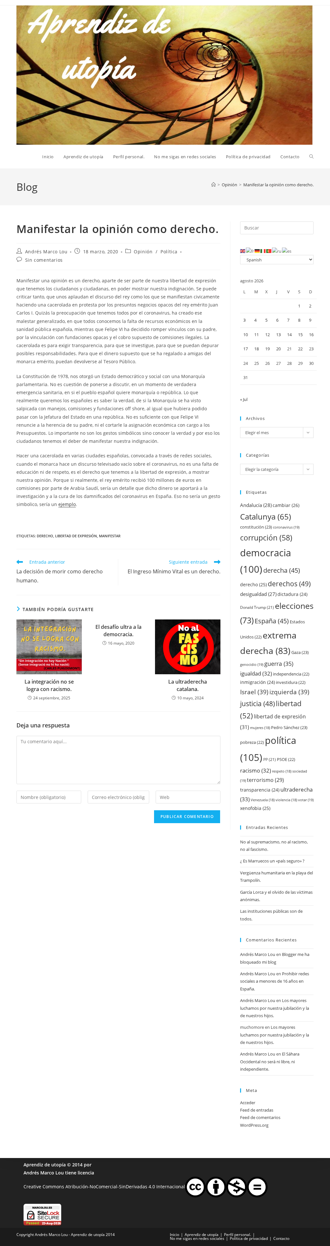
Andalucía (256, 505)
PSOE (286, 759)
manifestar (110, 535)
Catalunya (265, 516)
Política (169, 251)
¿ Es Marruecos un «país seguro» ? (272, 861)
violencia (286, 800)
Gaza (300, 652)
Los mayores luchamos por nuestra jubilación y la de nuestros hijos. (274, 1008)
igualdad (256, 673)
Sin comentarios (44, 260)
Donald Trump (257, 607)
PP (269, 759)
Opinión (143, 251)
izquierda (289, 692)
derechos (289, 583)
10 (245, 334)
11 (256, 334)
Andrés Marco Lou (46, 251)
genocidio (251, 664)
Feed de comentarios (260, 1117)
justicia (257, 703)
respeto (281, 771)
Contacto (281, 1238)
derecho (45, 535)
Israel (254, 692)
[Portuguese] (269, 251)
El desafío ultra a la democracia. (118, 630)
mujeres (260, 727)
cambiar (286, 505)
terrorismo (265, 780)
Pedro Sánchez (289, 727)
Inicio (174, 1234)
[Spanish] (287, 251)
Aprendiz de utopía (45, 1165)
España (272, 620)
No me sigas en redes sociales (197, 1238)
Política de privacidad (249, 1238)
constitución (256, 527)
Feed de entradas (256, 1110)
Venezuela (263, 800)
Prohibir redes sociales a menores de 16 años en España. (274, 981)
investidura (291, 682)
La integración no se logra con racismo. (49, 685)
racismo (255, 770)
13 (278, 334)
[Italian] (263, 251)
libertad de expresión (76, 535)
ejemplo (67, 504)
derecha (281, 570)
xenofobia (255, 808)
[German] (257, 251)
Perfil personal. (237, 1234)
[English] (243, 251)
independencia (291, 674)
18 (256, 349)
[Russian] (277, 251)
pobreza (252, 742)
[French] (250, 251)
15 (300, 334)
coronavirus (286, 527)
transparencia (259, 790)
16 (311, 334)
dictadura (292, 594)
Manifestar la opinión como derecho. (278, 185)
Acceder (247, 1102)
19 (267, 349)
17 (245, 349)
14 (289, 334)
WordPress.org (254, 1125)
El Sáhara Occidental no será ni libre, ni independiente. (269, 1061)
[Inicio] (213, 185)
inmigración (257, 682)
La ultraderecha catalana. (187, 685)
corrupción (266, 538)
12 (267, 334)
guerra (278, 663)
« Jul (244, 399)
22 (300, 349)
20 (278, 349)
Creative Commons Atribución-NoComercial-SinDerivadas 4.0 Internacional (104, 1186)
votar (306, 799)
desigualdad (258, 594)
